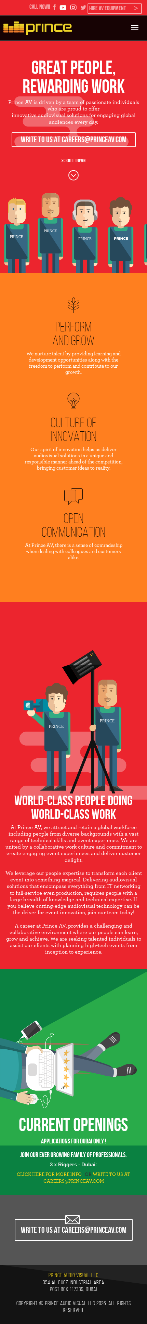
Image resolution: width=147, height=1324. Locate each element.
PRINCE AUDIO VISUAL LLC (73, 1275)
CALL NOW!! (39, 6)
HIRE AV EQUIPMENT (107, 8)
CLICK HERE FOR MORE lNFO (49, 1174)
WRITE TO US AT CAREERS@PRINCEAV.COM (73, 139)
